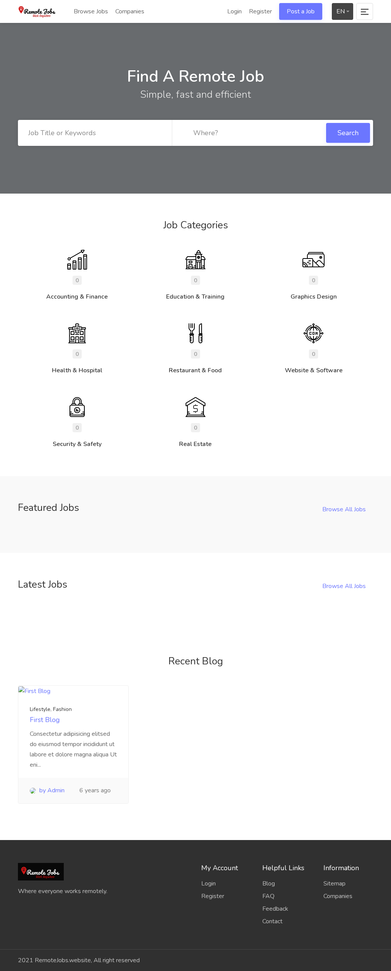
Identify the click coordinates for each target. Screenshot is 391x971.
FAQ (268, 896)
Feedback (275, 909)
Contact (272, 921)
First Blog (45, 719)
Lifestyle (40, 709)
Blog (268, 883)
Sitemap (334, 883)
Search (348, 132)
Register (260, 11)
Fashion (62, 709)
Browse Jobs (90, 11)
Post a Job (301, 11)
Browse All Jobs (344, 509)
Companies (129, 11)
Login (234, 11)
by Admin (51, 790)
